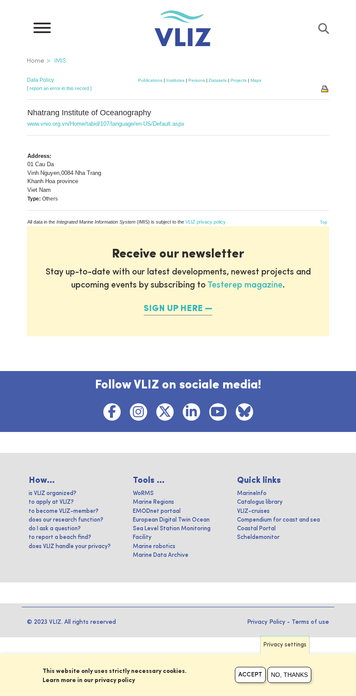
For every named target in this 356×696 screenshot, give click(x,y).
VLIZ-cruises (253, 511)
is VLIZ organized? (52, 493)
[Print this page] (325, 88)
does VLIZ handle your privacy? (70, 546)
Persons (196, 80)
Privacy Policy (266, 622)
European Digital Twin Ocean (171, 520)
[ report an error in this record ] (59, 88)
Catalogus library (260, 502)
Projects (239, 80)
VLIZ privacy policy (205, 221)
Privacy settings (285, 645)
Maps (256, 80)
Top (323, 222)
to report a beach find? (60, 537)
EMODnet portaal (157, 511)
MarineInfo (252, 493)
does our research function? (66, 520)
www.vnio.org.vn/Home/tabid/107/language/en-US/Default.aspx (106, 123)
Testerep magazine (245, 285)
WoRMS (143, 493)
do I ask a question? (55, 529)
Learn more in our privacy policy (89, 680)
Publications (150, 80)
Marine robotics (154, 546)
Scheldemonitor (258, 537)
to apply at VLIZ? (51, 502)
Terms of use (310, 622)
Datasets (218, 80)
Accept (250, 675)
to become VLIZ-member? (64, 511)
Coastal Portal (256, 529)
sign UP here (173, 308)
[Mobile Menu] (42, 30)
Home (35, 61)
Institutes (175, 80)
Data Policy (40, 80)
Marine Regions (153, 502)
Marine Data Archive (160, 555)
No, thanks (289, 674)
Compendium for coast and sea (278, 520)
